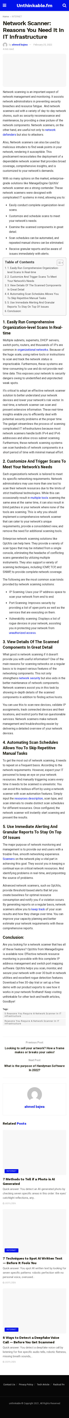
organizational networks (32, 349)
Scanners (9, 859)
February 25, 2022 (42, 44)
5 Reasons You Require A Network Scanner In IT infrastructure (33, 1014)
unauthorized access (22, 633)
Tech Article (43, 1384)
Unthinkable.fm (34, 5)
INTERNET (17, 16)
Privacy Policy (26, 1384)
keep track (38, 909)
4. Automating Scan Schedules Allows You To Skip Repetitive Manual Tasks (33, 296)
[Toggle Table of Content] (58, 263)
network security (29, 678)
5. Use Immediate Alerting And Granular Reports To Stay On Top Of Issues (31, 304)
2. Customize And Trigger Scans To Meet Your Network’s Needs (32, 279)
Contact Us (9, 1384)
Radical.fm (59, 1384)
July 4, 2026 (10, 1362)
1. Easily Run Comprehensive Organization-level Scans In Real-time (33, 270)
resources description (28, 798)
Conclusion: (14, 311)
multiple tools (39, 498)
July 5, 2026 (10, 1283)
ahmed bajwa (20, 44)
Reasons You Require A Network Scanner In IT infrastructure (32, 1022)
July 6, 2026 (10, 1203)
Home (6, 16)
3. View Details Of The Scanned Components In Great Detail (34, 287)
